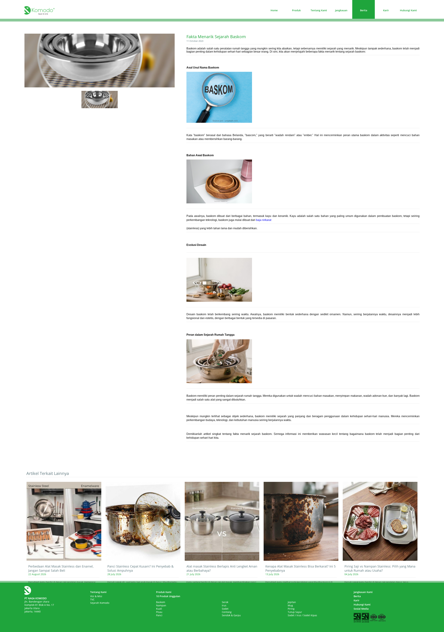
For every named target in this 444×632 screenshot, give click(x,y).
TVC (92, 599)
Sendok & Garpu (231, 615)
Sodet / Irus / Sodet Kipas (302, 615)
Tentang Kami (319, 10)
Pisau (159, 612)
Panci (159, 615)
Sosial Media (361, 608)
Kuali (159, 608)
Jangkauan (341, 10)
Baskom (160, 602)
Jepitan (292, 602)
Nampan (161, 605)
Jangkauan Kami (363, 592)
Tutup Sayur (295, 612)
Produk (296, 10)
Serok (225, 602)
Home (274, 10)
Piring (291, 608)
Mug (290, 605)
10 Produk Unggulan (168, 596)
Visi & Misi (96, 596)
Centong (227, 612)
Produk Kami (163, 592)
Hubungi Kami (408, 10)
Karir (386, 10)
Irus (224, 605)
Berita (363, 10)
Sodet (225, 608)
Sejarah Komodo (99, 602)
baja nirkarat (263, 219)
